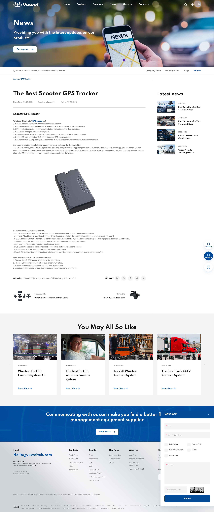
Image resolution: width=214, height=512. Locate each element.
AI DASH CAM (25, 505)
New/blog (114, 450)
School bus (93, 459)
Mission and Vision (136, 459)
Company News (153, 71)
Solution (93, 450)
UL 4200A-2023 (92, 508)
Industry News (172, 71)
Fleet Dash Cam (86, 505)
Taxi (90, 462)
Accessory (73, 469)
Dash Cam (73, 455)
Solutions (98, 4)
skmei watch (104, 508)
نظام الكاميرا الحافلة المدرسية (152, 505)
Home (67, 4)
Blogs (186, 71)
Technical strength (136, 469)
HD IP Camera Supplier (71, 505)
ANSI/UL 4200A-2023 (78, 508)
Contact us (144, 4)
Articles (34, 71)
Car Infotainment (76, 462)
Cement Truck (95, 480)
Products (81, 4)
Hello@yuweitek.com (32, 455)
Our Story (133, 455)
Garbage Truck (95, 473)
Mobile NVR (111, 505)
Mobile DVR (73, 459)
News (113, 4)
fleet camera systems (27, 508)
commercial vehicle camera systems (49, 508)
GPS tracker (37, 121)
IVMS (119, 505)
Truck (91, 455)
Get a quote (22, 49)
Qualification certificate (134, 464)
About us (127, 4)
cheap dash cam (55, 505)
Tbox (71, 466)
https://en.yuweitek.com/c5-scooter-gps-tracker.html (53, 278)
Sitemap (97, 494)
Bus (90, 466)
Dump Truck (94, 469)
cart (199, 4)
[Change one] (197, 490)
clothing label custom (118, 508)
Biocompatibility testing (40, 505)
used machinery (99, 505)
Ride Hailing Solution (97, 477)
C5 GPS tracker (23, 148)
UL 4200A (66, 508)
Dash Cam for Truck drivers (132, 505)
